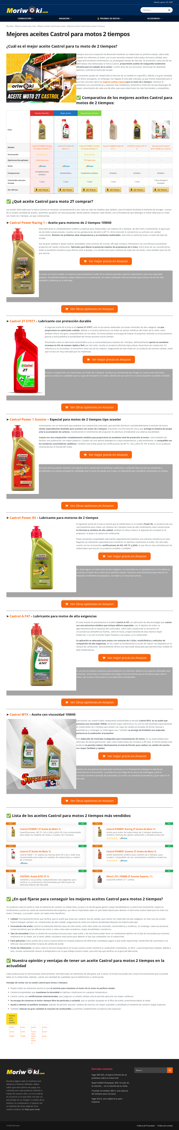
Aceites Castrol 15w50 (22, 1031)
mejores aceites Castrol (114, 82)
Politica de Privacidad (146, 1125)
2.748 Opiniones (42, 160)
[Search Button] (170, 10)
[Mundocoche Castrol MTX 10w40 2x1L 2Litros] (160, 129)
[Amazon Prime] (42, 166)
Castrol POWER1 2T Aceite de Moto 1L (40, 829)
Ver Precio (43, 189)
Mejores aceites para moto (25, 26)
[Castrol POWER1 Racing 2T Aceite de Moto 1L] (42, 129)
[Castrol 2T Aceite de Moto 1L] (65, 129)
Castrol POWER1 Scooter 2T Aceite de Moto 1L (131, 851)
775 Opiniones (89, 160)
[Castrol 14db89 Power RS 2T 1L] (113, 129)
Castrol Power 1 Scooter (28, 419)
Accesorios (153, 18)
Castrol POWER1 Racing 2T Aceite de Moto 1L (131, 829)
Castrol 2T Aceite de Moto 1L (35, 851)
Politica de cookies (165, 1125)
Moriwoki (9, 26)
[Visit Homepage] (27, 10)
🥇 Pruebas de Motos (108, 18)
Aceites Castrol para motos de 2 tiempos (33, 1035)
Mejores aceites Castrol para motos (52, 26)
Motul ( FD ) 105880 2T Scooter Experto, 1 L (129, 876)
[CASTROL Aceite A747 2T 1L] (137, 129)
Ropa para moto (32, 1109)
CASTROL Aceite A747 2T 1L (34, 876)
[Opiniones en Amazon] (42, 154)
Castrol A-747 (20, 616)
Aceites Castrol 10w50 (11, 1031)
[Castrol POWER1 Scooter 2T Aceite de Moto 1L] (89, 129)
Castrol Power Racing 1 (27, 223)
